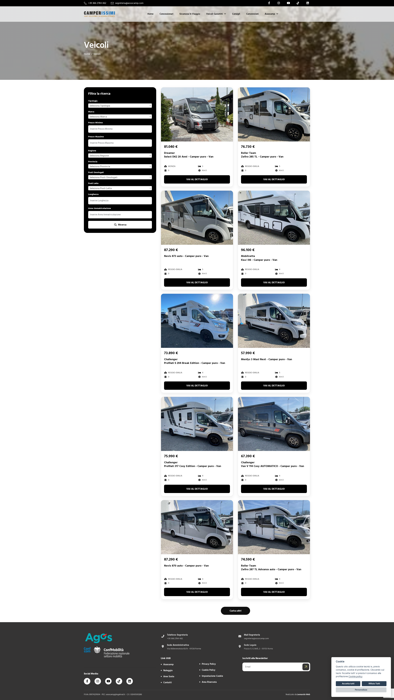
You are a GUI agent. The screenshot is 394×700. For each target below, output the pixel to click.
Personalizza (361, 689)
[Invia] (305, 666)
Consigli (236, 14)
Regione (92, 150)
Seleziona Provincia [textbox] (100, 166)
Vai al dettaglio (197, 179)
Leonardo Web (303, 694)
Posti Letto (93, 183)
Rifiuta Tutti (374, 683)
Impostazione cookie (212, 676)
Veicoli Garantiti (214, 14)
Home (150, 14)
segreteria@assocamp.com (129, 3)
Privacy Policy (209, 664)
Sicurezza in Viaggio (189, 14)
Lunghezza (93, 194)
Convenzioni (252, 14)
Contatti (167, 682)
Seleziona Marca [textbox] (98, 117)
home (87, 54)
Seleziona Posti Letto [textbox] (101, 188)
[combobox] (120, 105)
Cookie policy (355, 676)
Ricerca (122, 225)
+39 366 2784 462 (97, 3)
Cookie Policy (208, 670)
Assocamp (270, 14)
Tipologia (92, 101)
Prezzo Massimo (96, 136)
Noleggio (168, 670)
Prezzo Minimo (95, 122)
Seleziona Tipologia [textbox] (100, 106)
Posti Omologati (96, 172)
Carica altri (235, 611)
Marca (91, 112)
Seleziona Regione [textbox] (99, 156)
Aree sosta (168, 676)
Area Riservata (209, 682)
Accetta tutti (348, 683)
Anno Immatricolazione (99, 208)
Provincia (92, 161)
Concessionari (166, 14)
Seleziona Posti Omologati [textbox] (103, 177)
